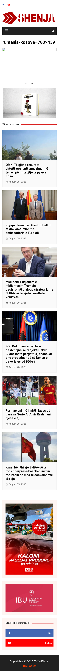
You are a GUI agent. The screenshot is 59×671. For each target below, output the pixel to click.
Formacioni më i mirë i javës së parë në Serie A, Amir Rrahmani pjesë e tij (28, 414)
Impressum (29, 665)
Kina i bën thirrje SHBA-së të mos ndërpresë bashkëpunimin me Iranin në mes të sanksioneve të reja (29, 473)
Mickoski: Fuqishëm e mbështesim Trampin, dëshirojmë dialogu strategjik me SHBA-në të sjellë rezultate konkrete (29, 289)
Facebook (3, 4)
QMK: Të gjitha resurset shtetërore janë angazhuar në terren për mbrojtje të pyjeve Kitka (27, 170)
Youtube (8, 4)
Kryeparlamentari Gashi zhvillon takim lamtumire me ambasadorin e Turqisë (28, 229)
